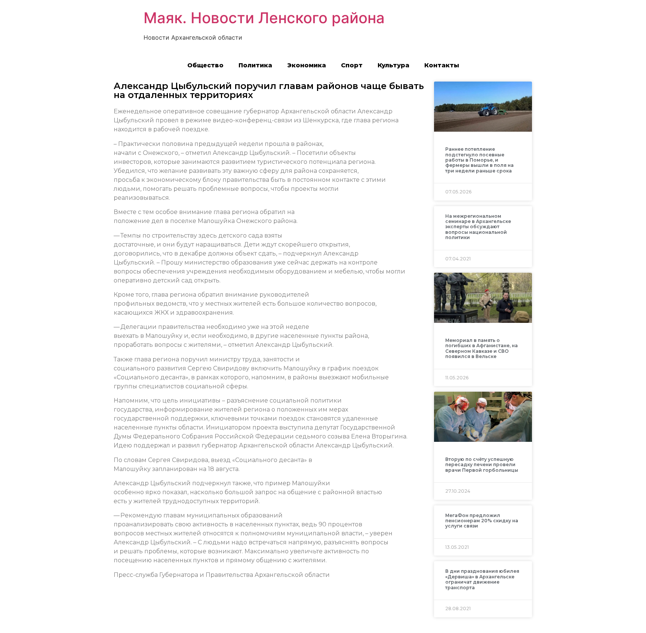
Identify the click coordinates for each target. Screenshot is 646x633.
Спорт (352, 65)
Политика (255, 65)
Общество (205, 65)
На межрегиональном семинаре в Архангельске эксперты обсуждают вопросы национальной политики (478, 227)
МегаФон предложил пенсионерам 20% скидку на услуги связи (481, 521)
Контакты (441, 65)
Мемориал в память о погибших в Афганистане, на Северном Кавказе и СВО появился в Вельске (481, 348)
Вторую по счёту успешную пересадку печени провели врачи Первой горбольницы (481, 464)
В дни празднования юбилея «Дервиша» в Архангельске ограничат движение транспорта (482, 579)
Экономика (306, 65)
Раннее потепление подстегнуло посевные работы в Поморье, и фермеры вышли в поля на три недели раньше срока (479, 160)
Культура (393, 65)
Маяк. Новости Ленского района (264, 18)
